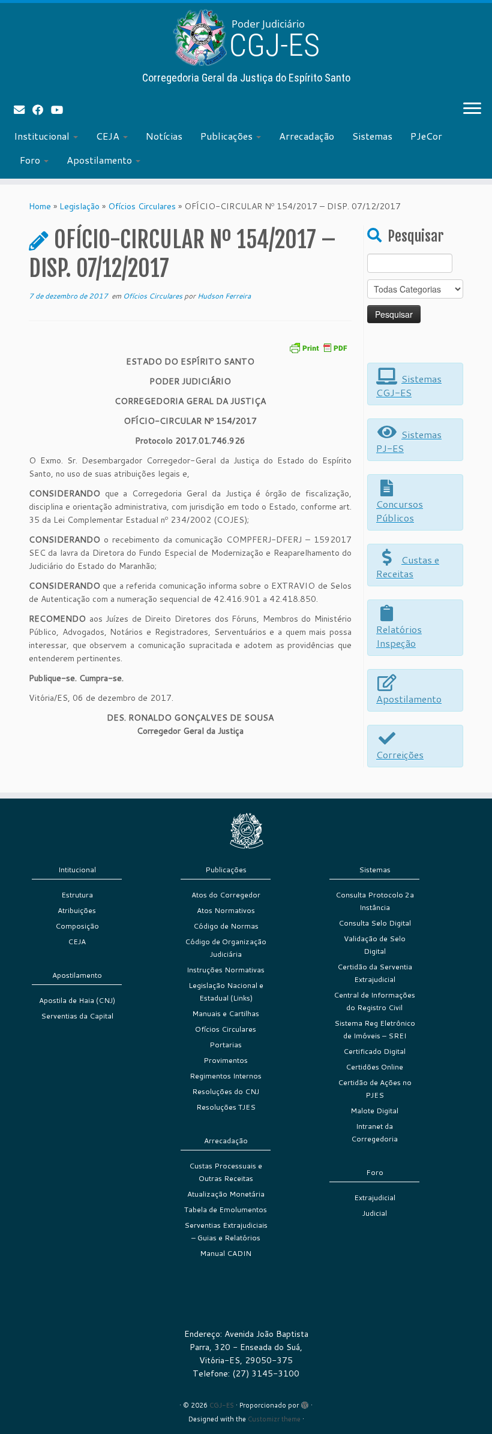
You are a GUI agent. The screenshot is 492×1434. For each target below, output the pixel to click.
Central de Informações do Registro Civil (374, 1001)
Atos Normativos (226, 910)
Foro (31, 160)
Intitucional (77, 869)
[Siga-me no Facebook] (41, 110)
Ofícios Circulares (142, 206)
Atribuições (77, 910)
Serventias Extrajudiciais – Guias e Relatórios (226, 1231)
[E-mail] (23, 110)
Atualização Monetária (226, 1194)
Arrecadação (306, 136)
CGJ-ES (221, 1405)
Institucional (43, 136)
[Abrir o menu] (472, 109)
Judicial (374, 1213)
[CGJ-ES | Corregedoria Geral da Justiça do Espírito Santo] (246, 37)
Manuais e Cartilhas (225, 1013)
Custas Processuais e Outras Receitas (225, 1172)
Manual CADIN (225, 1253)
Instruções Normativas (226, 970)
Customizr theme (274, 1419)
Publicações (227, 136)
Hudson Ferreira (224, 296)
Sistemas (372, 136)
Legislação (79, 206)
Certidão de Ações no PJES (375, 1088)
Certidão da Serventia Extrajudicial (374, 973)
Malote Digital (374, 1110)
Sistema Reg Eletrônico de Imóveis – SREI (374, 1029)
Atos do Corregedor (225, 895)
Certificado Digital (374, 1051)
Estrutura (77, 895)
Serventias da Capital (77, 1016)
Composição (77, 926)
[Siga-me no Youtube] (61, 110)
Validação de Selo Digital (375, 944)
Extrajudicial (374, 1197)
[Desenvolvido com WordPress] (305, 1403)
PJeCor (426, 136)
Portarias (225, 1045)
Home (40, 206)
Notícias (164, 136)
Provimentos (225, 1060)
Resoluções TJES (226, 1107)
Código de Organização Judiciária (225, 947)
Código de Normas (226, 926)
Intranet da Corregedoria (374, 1132)
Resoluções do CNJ (225, 1091)
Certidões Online (374, 1067)
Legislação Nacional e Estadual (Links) (225, 991)
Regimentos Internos (226, 1076)
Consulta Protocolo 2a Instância (374, 901)
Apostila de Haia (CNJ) (77, 1000)
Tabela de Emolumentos (225, 1209)
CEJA (109, 136)
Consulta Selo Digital (374, 923)
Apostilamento (100, 160)
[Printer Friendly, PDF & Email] (318, 347)
